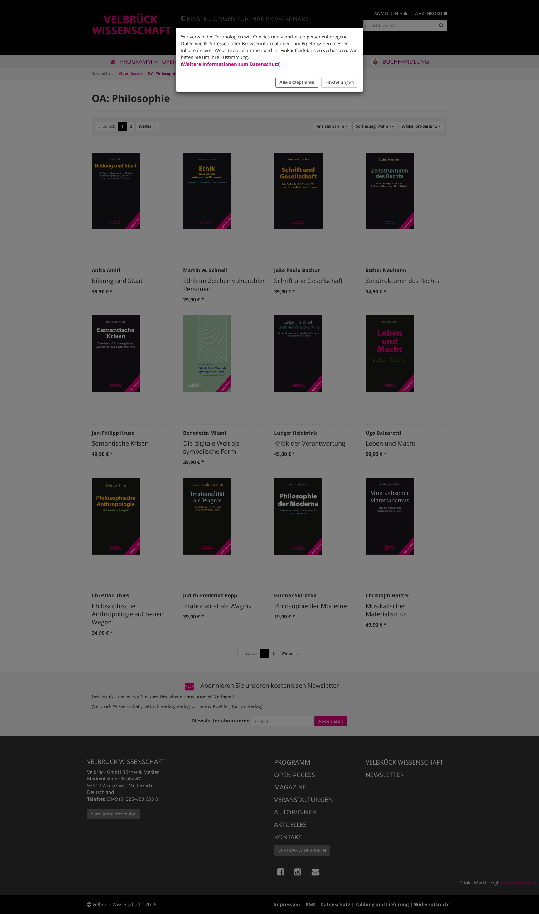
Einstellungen (339, 82)
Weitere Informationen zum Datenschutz (230, 64)
